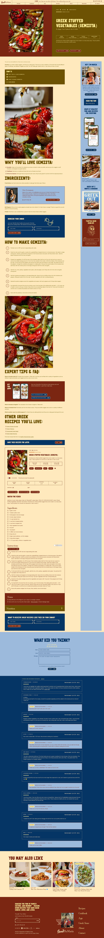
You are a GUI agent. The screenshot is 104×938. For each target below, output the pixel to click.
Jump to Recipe (60, 50)
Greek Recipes (72, 9)
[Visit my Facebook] (90, 103)
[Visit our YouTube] (99, 1)
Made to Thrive (29, 931)
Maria (59, 29)
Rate (45, 468)
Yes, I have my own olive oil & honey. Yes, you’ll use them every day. (54, 1)
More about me (89, 94)
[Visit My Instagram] (86, 103)
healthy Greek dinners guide (27, 436)
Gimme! (89, 214)
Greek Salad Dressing (12, 433)
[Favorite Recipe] (55, 468)
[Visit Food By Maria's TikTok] (17, 924)
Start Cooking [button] (12, 548)
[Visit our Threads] (101, 1)
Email (37, 653)
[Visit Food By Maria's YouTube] (22, 924)
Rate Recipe (74, 50)
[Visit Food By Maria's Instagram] (15, 924)
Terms (37, 933)
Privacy (34, 933)
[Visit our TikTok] (95, 1)
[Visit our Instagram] (93, 1)
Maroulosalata (34, 601)
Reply (78, 682)
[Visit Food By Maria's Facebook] (20, 924)
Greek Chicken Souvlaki (12, 426)
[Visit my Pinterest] (89, 103)
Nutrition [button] (10, 608)
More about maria (51, 199)
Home (57, 9)
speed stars (47, 689)
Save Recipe (38, 468)
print (31, 468)
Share (50, 468)
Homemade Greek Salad (12, 431)
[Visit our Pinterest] (96, 1)
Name (36, 649)
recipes (64, 9)
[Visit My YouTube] (92, 103)
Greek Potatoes (10, 428)
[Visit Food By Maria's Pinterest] (18, 924)
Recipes (36, 450)
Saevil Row (22, 931)
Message (36, 656)
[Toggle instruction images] (58, 545)
